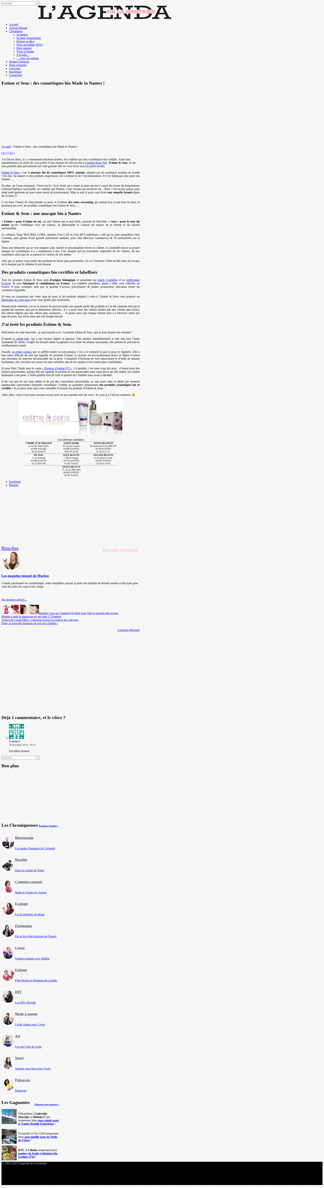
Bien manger (24, 48)
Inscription (15, 71)
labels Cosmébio (108, 280)
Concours (14, 68)
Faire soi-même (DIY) (29, 44)
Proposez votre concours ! (47, 1104)
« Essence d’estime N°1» (57, 368)
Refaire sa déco (25, 41)
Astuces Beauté (18, 27)
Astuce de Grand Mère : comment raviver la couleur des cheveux (40, 619)
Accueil (13, 24)
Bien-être (10, 548)
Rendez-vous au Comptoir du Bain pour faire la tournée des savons (78, 613)
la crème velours (22, 351)
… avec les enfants (27, 58)
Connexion (15, 75)
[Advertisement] (71, 115)
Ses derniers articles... (14, 599)
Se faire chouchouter (28, 38)
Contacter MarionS (128, 630)
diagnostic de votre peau (16, 299)
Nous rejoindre (18, 65)
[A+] (11, 153)
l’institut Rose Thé (96, 162)
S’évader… (23, 54)
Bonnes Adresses (19, 61)
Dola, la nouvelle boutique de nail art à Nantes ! (30, 623)
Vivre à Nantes (25, 51)
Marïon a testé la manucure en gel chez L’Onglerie (31, 616)
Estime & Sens (11, 172)
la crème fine (21, 338)
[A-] (4, 153)
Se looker (22, 34)
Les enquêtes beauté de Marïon (25, 576)
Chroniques (16, 31)
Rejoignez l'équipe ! (48, 826)
